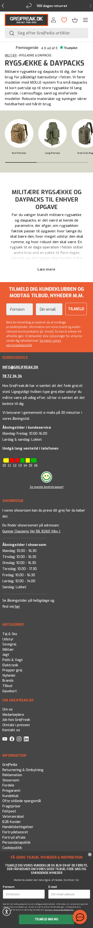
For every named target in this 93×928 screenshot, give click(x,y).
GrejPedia (9, 764)
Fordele (8, 785)
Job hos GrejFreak (16, 720)
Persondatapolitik (16, 842)
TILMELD (76, 308)
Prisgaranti (11, 790)
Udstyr (8, 639)
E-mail (52, 886)
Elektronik (10, 665)
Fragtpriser (11, 806)
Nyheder (9, 675)
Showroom (10, 780)
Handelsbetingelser (17, 827)
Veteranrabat (13, 816)
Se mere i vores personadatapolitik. (59, 910)
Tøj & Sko (9, 634)
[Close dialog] (90, 854)
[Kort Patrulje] (19, 133)
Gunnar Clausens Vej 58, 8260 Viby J (31, 531)
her (17, 606)
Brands (8, 680)
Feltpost (9, 811)
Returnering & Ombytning (22, 769)
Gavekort (9, 691)
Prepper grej (12, 670)
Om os (7, 709)
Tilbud (7, 686)
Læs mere (46, 269)
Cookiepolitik (12, 847)
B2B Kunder (11, 821)
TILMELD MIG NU (46, 919)
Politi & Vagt (12, 660)
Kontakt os (11, 730)
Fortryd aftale (14, 837)
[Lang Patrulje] (52, 133)
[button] (75, 20)
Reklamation (12, 775)
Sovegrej (9, 644)
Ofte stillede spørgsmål (21, 801)
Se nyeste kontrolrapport (46, 487)
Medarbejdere (13, 714)
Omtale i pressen (16, 725)
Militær (8, 649)
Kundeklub (10, 795)
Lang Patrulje (52, 153)
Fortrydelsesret (15, 832)
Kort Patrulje (19, 153)
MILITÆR (11, 55)
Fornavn (8, 886)
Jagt (5, 654)
